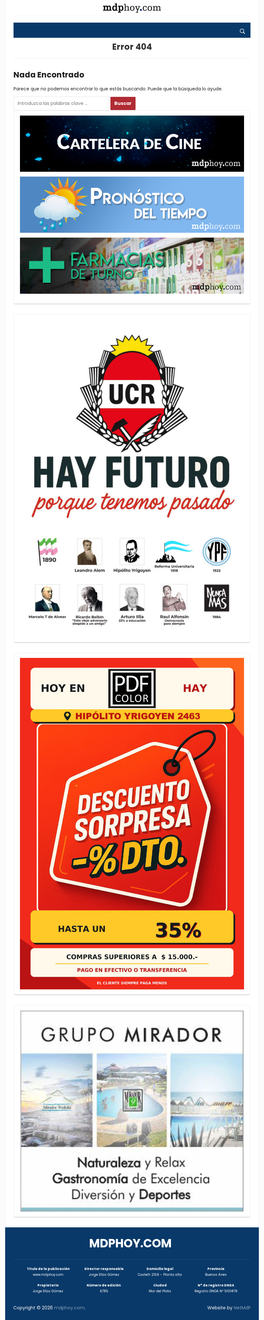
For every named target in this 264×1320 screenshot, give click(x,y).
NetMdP (242, 1308)
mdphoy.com (130, 1243)
